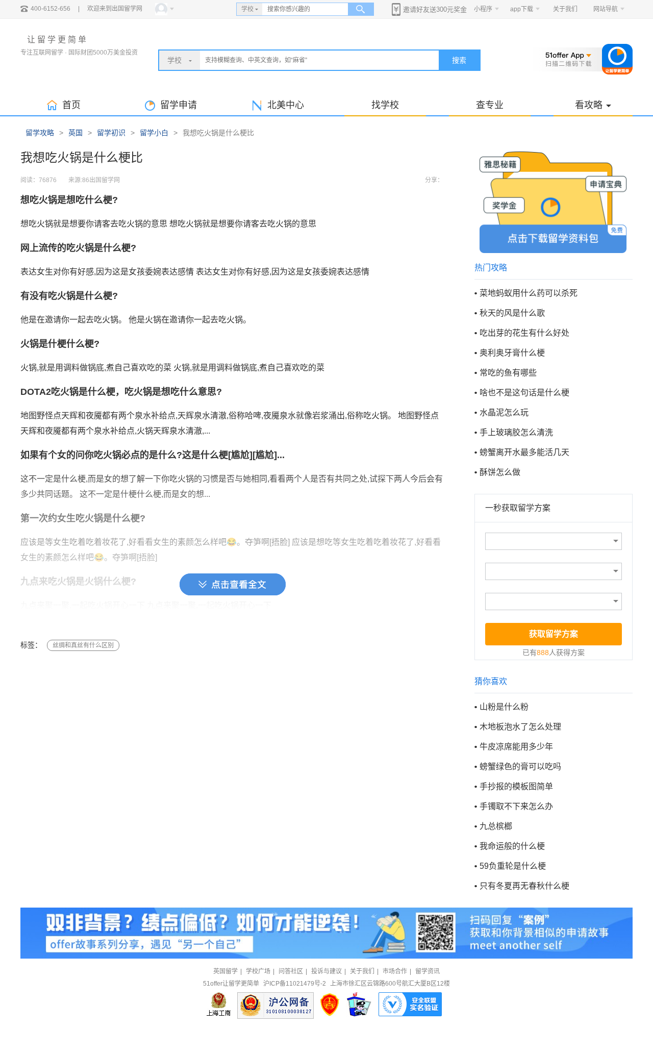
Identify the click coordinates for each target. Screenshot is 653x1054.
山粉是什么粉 (504, 706)
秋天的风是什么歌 (512, 313)
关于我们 (565, 9)
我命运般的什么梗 (512, 846)
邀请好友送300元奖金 (435, 9)
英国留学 (225, 971)
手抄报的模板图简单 (516, 786)
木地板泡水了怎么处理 (520, 726)
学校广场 (258, 971)
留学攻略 (40, 133)
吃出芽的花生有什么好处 (524, 333)
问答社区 (291, 971)
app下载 (521, 9)
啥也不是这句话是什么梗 (524, 392)
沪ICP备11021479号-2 (294, 983)
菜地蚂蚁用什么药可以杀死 (528, 293)
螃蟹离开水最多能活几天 (524, 452)
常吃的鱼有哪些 (508, 372)
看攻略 (588, 105)
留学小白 (154, 133)
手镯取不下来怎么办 (516, 806)
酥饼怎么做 (500, 472)
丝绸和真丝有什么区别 (83, 645)
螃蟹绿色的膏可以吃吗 (520, 766)
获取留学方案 (553, 634)
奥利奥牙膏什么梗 (512, 352)
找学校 (385, 105)
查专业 (490, 105)
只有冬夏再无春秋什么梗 (524, 886)
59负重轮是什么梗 (513, 866)
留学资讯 (427, 971)
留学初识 (111, 133)
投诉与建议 (326, 971)
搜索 (459, 60)
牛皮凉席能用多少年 (516, 746)
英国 (75, 133)
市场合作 (395, 971)
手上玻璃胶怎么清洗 (516, 432)
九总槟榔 (496, 826)
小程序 (483, 9)
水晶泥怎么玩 (504, 412)
